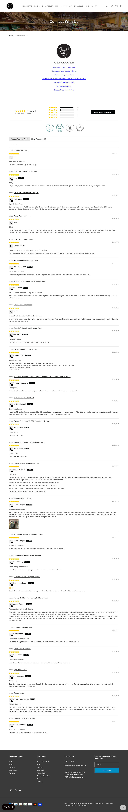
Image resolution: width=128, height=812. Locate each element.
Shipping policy (83, 805)
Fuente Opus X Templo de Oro (25, 349)
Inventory (40, 767)
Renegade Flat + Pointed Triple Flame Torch (31, 598)
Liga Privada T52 (20, 670)
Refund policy (98, 803)
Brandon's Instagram (64, 86)
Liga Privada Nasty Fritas (23, 239)
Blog (38, 764)
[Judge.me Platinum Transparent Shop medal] (50, 128)
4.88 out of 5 (31, 111)
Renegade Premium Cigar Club (26, 260)
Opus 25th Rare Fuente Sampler (26, 193)
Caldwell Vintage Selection (24, 718)
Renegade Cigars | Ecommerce (64, 67)
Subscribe (107, 770)
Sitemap (39, 779)
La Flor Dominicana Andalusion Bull (27, 463)
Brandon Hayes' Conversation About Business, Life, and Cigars (64, 78)
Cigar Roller (13, 770)
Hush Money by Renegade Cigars (27, 577)
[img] (25, 111)
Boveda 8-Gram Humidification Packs (28, 328)
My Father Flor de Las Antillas (25, 172)
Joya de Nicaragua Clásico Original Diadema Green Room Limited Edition (42, 377)
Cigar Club (40, 770)
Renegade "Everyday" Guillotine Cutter (29, 534)
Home (11, 35)
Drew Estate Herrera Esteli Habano (27, 555)
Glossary (40, 781)
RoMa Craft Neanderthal (23, 305)
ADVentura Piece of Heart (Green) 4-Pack (30, 282)
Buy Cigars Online (43, 761)
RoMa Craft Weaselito (22, 649)
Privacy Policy (41, 773)
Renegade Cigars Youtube (64, 75)
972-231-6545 (69, 761)
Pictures (12, 767)
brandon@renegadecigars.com (75, 765)
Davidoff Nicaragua (21, 150)
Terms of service (71, 805)
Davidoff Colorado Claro (23, 627)
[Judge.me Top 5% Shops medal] (80, 128)
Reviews (12, 773)
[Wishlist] (117, 6)
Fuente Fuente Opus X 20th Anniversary (29, 442)
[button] (31, 6)
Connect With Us (22, 35)
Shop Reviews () (38, 139)
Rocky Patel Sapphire (22, 216)
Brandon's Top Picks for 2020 (64, 82)
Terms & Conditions (43, 776)
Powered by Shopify (86, 803)
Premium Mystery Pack (22, 498)
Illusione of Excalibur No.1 (24, 398)
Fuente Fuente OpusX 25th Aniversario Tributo (31, 421)
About (11, 764)
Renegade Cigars (74, 803)
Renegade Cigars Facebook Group (64, 71)
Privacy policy (109, 803)
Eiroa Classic (19, 693)
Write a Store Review (102, 112)
